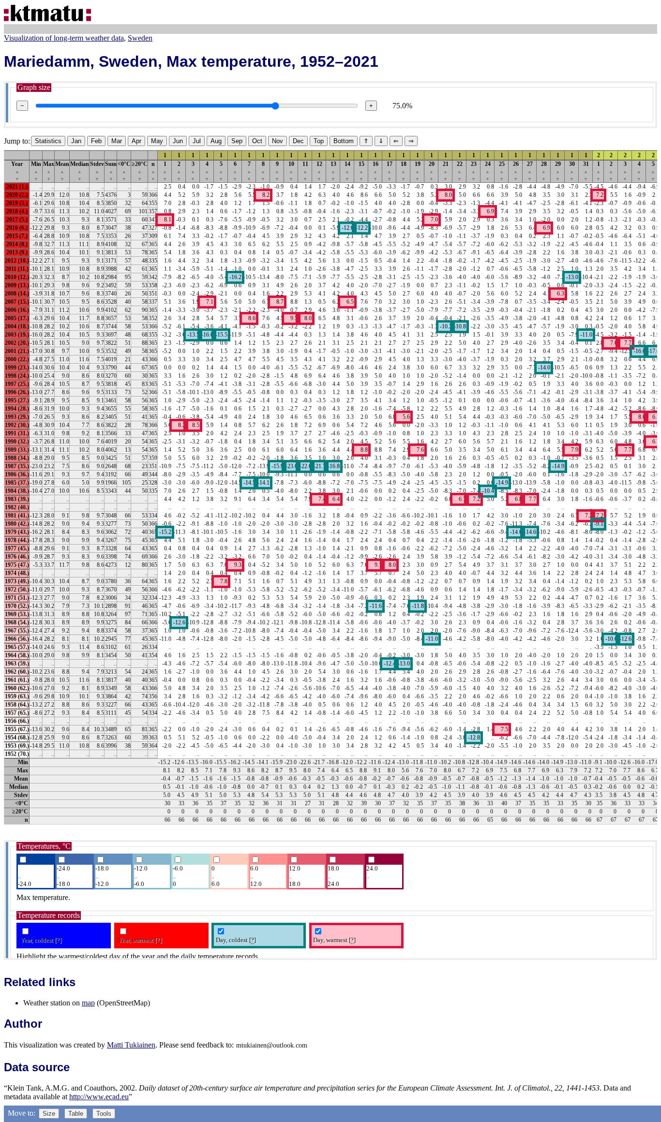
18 (403, 171)
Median (79, 171)
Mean (62, 171)
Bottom (343, 141)
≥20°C (140, 171)
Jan (76, 141)
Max (48, 171)
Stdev (97, 171)
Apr (136, 141)
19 (418, 171)
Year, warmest (140, 940)
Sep (236, 141)
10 (291, 171)
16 (375, 171)
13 (333, 171)
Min (36, 171)
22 (460, 171)
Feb (96, 141)
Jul (197, 141)
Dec (298, 141)
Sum (111, 171)
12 (319, 171)
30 (572, 171)
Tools (103, 1113)
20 (432, 171)
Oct (257, 141)
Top (319, 141)
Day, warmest (334, 940)
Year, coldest (40, 940)
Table (75, 1113)
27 (530, 171)
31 (586, 171)
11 (305, 171)
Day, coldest (236, 940)
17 (389, 171)
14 (347, 171)
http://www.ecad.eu (99, 1096)
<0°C (124, 171)
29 (558, 171)
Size (49, 1113)
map (88, 1003)
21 (446, 171)
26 (516, 171)
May (157, 141)
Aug (216, 141)
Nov (277, 141)
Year (17, 171)
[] (58, 940)
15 (361, 171)
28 (544, 171)
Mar (116, 141)
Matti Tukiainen (131, 1045)
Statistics (48, 141)
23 (474, 171)
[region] (330, 487)
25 (502, 171)
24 (488, 171)
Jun (178, 141)
